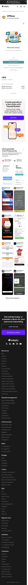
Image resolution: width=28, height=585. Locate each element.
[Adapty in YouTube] (20, 344)
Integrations (5, 440)
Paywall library (6, 374)
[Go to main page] (5, 6)
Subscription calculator (8, 386)
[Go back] (2, 12)
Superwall (4, 528)
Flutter (3, 499)
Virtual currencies (6, 427)
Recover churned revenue (9, 480)
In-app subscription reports (9, 391)
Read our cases (6, 485)
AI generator (5, 405)
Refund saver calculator (8, 389)
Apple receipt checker (8, 384)
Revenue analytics (7, 537)
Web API (4, 514)
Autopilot (4, 410)
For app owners (6, 451)
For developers (6, 446)
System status (6, 571)
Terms (3, 561)
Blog (3, 353)
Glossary (4, 366)
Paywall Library (7, 11)
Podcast (4, 358)
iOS (3, 491)
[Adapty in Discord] (13, 344)
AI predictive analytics (8, 542)
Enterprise (4, 465)
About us (4, 554)
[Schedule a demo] (21, 6)
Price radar (5, 371)
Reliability (4, 432)
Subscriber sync (6, 429)
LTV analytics (5, 540)
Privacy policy (6, 564)
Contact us (5, 556)
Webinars (4, 361)
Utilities (17, 18)
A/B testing (5, 408)
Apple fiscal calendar (7, 381)
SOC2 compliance (7, 574)
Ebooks (4, 356)
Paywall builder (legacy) (8, 403)
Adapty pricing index (7, 379)
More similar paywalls (12, 298)
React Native (5, 496)
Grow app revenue (7, 475)
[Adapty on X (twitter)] (6, 344)
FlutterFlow (5, 501)
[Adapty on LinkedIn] (10, 344)
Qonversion (5, 525)
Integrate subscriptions (8, 472)
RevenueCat (5, 520)
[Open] (24, 6)
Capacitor (4, 506)
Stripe (3, 511)
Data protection (6, 566)
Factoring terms (6, 569)
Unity (3, 509)
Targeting (4, 413)
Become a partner (7, 576)
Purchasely (5, 523)
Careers (4, 559)
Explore (13, 118)
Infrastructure (6, 422)
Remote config (6, 418)
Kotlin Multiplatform (7, 504)
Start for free (13, 326)
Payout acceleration (7, 482)
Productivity (15, 11)
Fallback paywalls (7, 435)
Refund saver (5, 437)
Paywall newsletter (7, 376)
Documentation (6, 368)
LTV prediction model (8, 545)
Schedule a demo (13, 332)
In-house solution (7, 530)
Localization (5, 415)
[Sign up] (17, 6)
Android (4, 494)
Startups (4, 460)
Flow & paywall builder (8, 400)
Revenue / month (7, 79)
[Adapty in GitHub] (17, 344)
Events (4, 363)
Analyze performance (8, 477)
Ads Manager (5, 547)
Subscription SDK (7, 424)
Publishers (4, 463)
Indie (3, 458)
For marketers (5, 449)
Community (5, 394)
